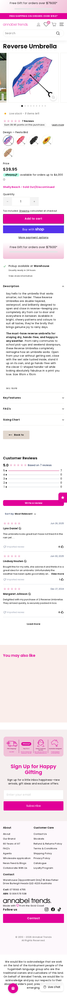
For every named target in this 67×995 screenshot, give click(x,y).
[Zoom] (53, 97)
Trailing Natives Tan (8, 153)
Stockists (39, 838)
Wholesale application (17, 858)
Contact (33, 918)
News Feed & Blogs (14, 863)
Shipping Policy (43, 853)
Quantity (9, 194)
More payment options (33, 237)
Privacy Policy (42, 858)
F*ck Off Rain (34, 140)
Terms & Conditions (45, 848)
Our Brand (9, 838)
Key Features (12, 397)
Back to (19, 434)
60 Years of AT (11, 843)
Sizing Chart (11, 419)
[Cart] (54, 24)
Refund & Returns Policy (48, 843)
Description (11, 286)
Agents (7, 853)
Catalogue (40, 863)
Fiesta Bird (8, 140)
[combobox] (33, 33)
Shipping (24, 210)
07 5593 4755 (14, 889)
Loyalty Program (43, 868)
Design (15, 132)
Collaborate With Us (15, 868)
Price (6, 163)
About (6, 834)
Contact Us (40, 834)
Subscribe (33, 806)
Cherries (21, 140)
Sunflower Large (47, 140)
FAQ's (7, 408)
